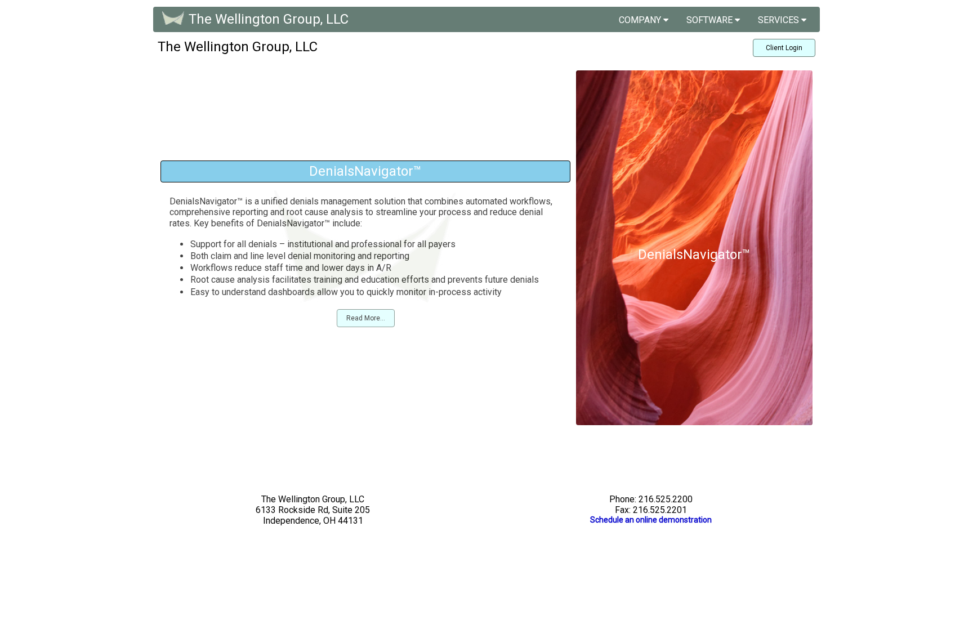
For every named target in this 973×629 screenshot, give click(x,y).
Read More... (365, 318)
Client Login (784, 48)
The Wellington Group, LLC (269, 19)
